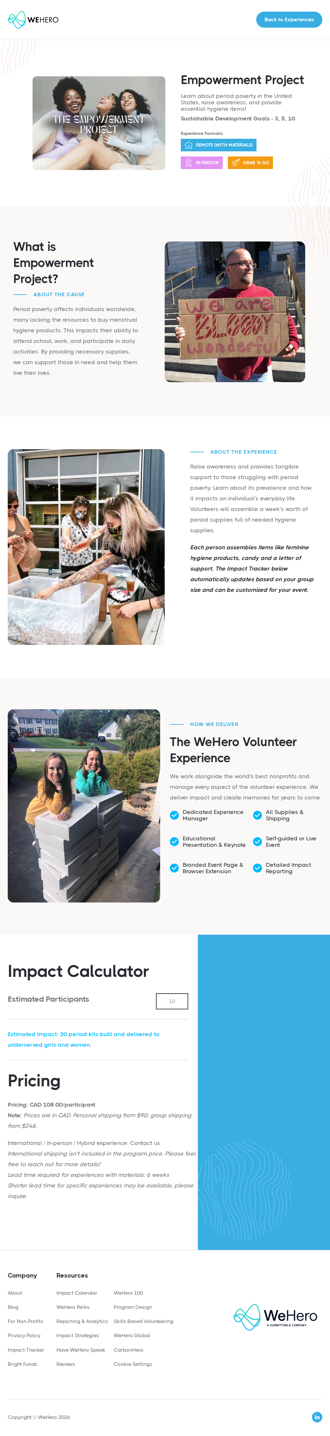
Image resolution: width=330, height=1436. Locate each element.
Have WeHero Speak (80, 1350)
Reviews (65, 1364)
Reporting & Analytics (82, 1321)
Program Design (133, 1307)
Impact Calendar (76, 1293)
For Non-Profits (25, 1321)
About (15, 1293)
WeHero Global (132, 1335)
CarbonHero (128, 1350)
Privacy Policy (24, 1335)
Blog (13, 1307)
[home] (33, 20)
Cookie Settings (133, 1364)
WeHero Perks (73, 1307)
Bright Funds (22, 1364)
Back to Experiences (289, 19)
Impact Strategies (77, 1335)
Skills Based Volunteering (143, 1321)
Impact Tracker (26, 1350)
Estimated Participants (48, 999)
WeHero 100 (128, 1293)
